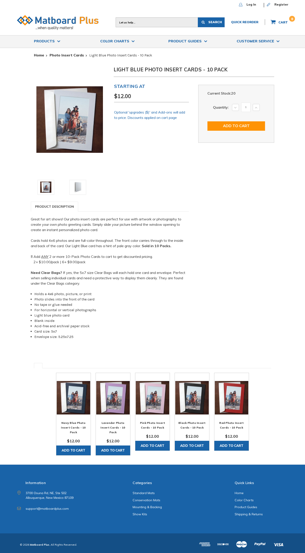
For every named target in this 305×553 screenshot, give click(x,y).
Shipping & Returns (249, 514)
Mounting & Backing (147, 507)
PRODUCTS (45, 41)
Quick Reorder (244, 22)
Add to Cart (73, 450)
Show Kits (140, 514)
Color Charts (115, 41)
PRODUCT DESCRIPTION (54, 207)
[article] (73, 414)
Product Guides (185, 41)
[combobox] (157, 22)
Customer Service (256, 41)
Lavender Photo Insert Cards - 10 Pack (112, 427)
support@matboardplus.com (47, 509)
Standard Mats (144, 493)
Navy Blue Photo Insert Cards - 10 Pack (73, 427)
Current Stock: (221, 93)
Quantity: (221, 107)
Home (239, 493)
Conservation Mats (146, 500)
